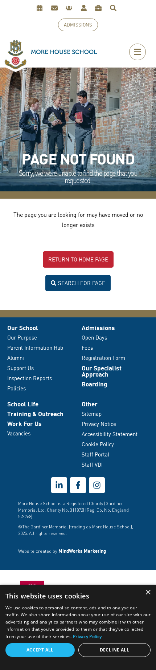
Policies (16, 388)
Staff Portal (95, 454)
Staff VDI (92, 464)
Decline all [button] (114, 650)
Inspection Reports (29, 378)
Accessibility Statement (109, 434)
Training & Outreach (35, 414)
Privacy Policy (87, 636)
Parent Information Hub (35, 347)
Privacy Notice (99, 424)
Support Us (20, 368)
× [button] (148, 592)
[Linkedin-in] (59, 485)
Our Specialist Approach (102, 371)
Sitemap (92, 413)
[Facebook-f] (78, 485)
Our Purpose (22, 337)
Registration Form (103, 357)
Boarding (94, 384)
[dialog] (78, 627)
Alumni (15, 357)
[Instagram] (97, 485)
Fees (87, 347)
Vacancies (18, 433)
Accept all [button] (40, 650)
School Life (22, 404)
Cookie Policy (98, 444)
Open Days (94, 337)
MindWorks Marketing (82, 551)
